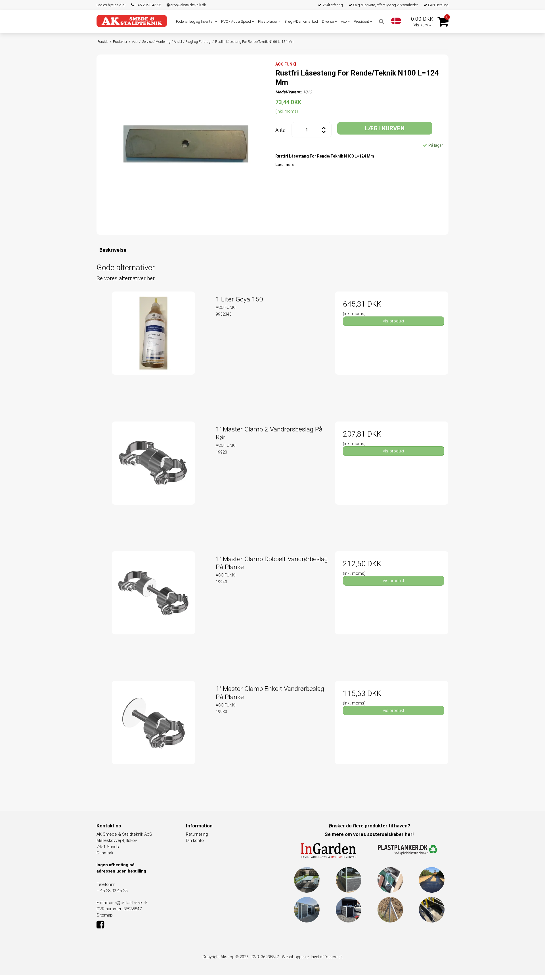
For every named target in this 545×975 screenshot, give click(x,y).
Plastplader (268, 21)
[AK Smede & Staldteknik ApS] (132, 21)
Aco (344, 21)
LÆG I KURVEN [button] (384, 128)
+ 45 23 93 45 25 (147, 5)
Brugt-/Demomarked (301, 21)
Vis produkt (393, 321)
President (362, 21)
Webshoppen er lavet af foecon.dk (312, 957)
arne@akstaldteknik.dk (188, 5)
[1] (153, 478)
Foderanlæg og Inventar (195, 21)
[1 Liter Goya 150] (153, 348)
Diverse (328, 21)
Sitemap (105, 915)
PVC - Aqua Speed (236, 21)
